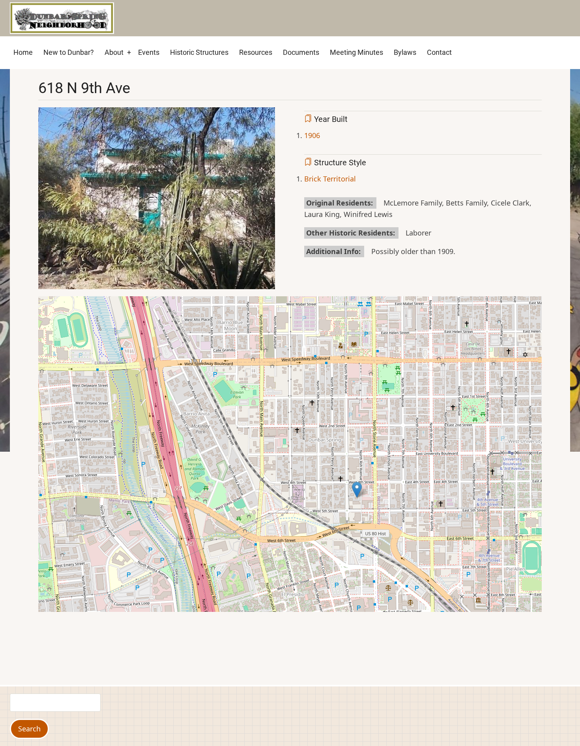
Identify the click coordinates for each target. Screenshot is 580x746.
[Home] (62, 17)
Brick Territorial (330, 178)
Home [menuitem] (23, 52)
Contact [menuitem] (439, 52)
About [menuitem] (114, 52)
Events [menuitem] (148, 52)
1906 (312, 135)
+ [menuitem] (129, 52)
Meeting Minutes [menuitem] (356, 52)
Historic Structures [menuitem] (199, 52)
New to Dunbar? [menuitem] (68, 52)
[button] (156, 201)
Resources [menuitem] (255, 52)
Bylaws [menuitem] (405, 52)
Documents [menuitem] (301, 52)
